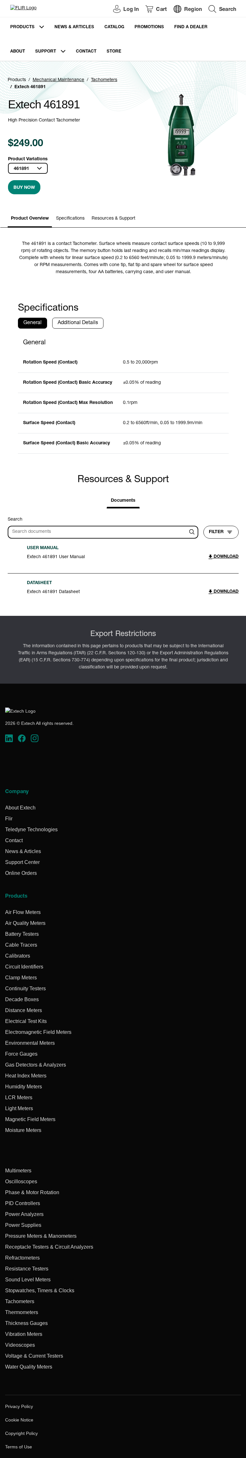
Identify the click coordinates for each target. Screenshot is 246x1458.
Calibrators (17, 956)
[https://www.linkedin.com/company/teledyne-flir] (9, 738)
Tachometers (104, 80)
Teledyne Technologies (31, 829)
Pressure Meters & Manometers (41, 1236)
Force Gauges (21, 1054)
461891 (21, 169)
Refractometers (22, 1258)
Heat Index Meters (25, 1075)
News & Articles (74, 27)
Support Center (22, 862)
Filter (216, 532)
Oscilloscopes (21, 1181)
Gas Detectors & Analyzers (35, 1065)
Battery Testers (22, 934)
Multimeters (18, 1170)
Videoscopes (20, 1345)
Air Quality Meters (25, 923)
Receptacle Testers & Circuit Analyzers (49, 1247)
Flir (8, 818)
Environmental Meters (30, 1043)
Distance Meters (23, 1010)
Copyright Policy (21, 1433)
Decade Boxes (22, 999)
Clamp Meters (21, 977)
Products (22, 27)
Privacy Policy (19, 1406)
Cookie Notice (19, 1419)
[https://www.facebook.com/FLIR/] (22, 738)
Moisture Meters (23, 1130)
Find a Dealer (191, 27)
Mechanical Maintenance (58, 80)
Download (225, 557)
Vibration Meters (23, 1334)
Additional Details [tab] (78, 323)
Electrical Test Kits (26, 1021)
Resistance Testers (26, 1268)
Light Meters (19, 1108)
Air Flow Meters (23, 912)
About (17, 52)
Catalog (114, 27)
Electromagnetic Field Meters (38, 1032)
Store (114, 52)
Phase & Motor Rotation (32, 1192)
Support (45, 52)
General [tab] (32, 323)
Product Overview (30, 218)
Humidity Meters (23, 1086)
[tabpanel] (123, 394)
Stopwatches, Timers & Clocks (39, 1290)
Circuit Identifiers (24, 966)
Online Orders (21, 873)
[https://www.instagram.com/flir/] (34, 738)
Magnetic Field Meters (30, 1119)
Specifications (70, 218)
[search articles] (192, 532)
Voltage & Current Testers (34, 1356)
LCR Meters (18, 1097)
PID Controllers (22, 1203)
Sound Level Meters (28, 1279)
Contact (86, 52)
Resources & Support (113, 218)
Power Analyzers (24, 1214)
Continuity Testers (25, 988)
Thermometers (21, 1312)
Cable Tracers (21, 945)
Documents (123, 501)
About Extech (20, 807)
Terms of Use (18, 1446)
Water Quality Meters (28, 1367)
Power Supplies (23, 1225)
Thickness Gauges (26, 1323)
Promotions (149, 27)
